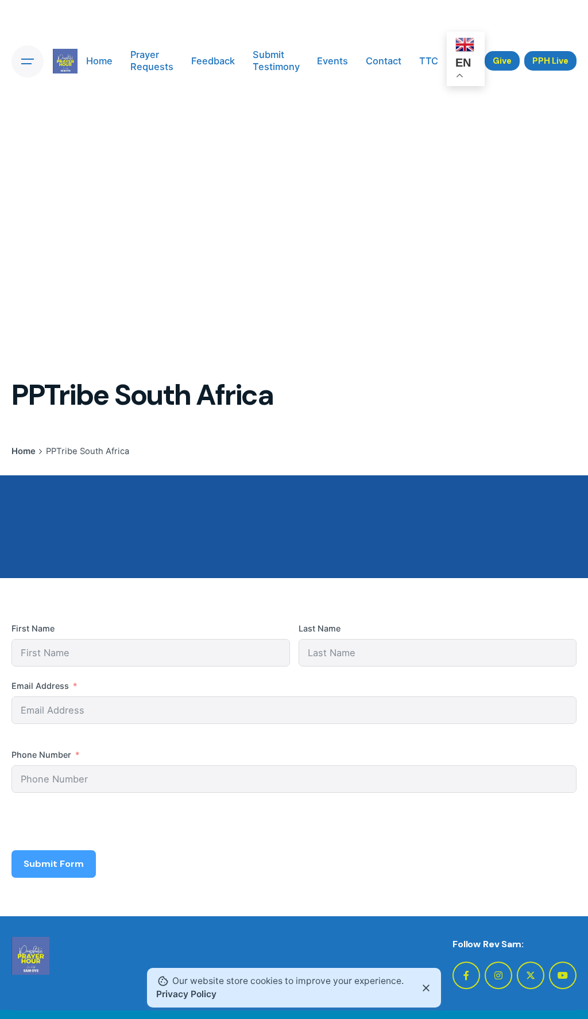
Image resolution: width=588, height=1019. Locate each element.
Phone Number (41, 755)
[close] (426, 988)
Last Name (320, 628)
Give (502, 61)
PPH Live (550, 61)
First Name (33, 628)
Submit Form (54, 864)
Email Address (40, 686)
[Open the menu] (27, 61)
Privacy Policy (186, 994)
